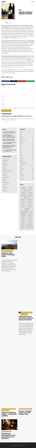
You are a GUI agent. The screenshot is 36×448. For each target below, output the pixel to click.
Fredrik (4, 139)
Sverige (21, 172)
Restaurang (29, 217)
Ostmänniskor (26, 210)
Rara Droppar (5, 175)
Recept (21, 160)
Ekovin (3, 77)
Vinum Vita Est (5, 187)
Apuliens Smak (23, 188)
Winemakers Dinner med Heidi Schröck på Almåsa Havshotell (26, 318)
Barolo (30, 188)
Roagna (23, 219)
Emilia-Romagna (22, 140)
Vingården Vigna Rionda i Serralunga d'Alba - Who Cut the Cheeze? (8, 136)
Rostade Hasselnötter (23, 163)
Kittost (22, 206)
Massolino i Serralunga (11, 137)
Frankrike (7, 77)
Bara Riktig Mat (5, 160)
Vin (20, 9)
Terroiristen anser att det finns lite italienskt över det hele (13, 60)
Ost (20, 153)
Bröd (21, 133)
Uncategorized (22, 175)
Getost (22, 201)
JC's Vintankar (5, 165)
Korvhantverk (29, 206)
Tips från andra (29, 226)
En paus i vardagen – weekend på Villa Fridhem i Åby (25, 412)
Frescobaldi (23, 199)
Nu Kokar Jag (5, 168)
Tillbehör (23, 226)
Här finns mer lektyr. (23, 37)
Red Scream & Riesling (6, 177)
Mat (20, 146)
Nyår (21, 148)
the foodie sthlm (5, 184)
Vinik (11, 77)
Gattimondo (30, 199)
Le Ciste (28, 36)
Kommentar (3, 86)
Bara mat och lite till (6, 158)
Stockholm (21, 170)
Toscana (22, 228)
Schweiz (21, 165)
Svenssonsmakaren (6, 182)
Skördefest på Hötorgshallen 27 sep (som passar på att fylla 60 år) (8, 436)
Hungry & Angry (5, 163)
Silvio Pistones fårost (6, 147)
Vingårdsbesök (6, 410)
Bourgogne (23, 192)
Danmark (21, 136)
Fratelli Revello (26, 197)
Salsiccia (30, 219)
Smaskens (4, 180)
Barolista (4, 162)
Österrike (21, 155)
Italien (21, 143)
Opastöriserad (27, 208)
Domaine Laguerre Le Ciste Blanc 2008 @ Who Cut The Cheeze (16, 116)
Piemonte (21, 158)
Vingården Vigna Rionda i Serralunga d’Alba (8, 254)
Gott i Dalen (29, 201)
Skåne (21, 167)
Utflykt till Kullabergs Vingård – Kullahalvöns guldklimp (9, 414)
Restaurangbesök (23, 162)
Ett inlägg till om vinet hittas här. (19, 66)
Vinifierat (4, 185)
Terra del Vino (29, 224)
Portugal (30, 215)
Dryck (21, 138)
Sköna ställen (22, 168)
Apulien (21, 131)
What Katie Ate (5, 190)
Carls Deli (30, 192)
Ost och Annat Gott (6, 172)
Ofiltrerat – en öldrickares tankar (8, 170)
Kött (20, 145)
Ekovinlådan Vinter (20, 69)
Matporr (4, 167)
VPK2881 (4, 189)
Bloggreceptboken (26, 190)
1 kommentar (21, 15)
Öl (20, 150)
